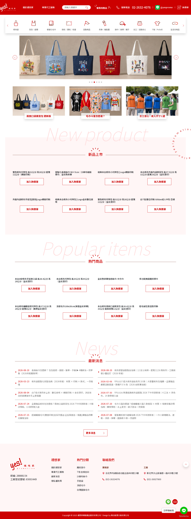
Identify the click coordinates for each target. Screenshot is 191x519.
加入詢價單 (32, 181)
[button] (7, 25)
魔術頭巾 (81, 467)
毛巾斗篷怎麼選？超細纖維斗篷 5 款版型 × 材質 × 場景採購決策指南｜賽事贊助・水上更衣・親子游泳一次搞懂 (138, 405)
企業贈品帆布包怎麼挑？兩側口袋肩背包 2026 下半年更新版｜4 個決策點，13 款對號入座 (55, 405)
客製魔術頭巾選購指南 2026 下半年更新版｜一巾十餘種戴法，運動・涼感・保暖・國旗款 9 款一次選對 (137, 416)
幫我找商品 (102, 7)
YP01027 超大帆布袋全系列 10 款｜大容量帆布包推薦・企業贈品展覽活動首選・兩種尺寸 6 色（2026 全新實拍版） (138, 383)
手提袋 (80, 480)
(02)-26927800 (154, 479)
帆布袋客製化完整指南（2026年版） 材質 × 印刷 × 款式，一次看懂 (55, 383)
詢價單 (185, 7)
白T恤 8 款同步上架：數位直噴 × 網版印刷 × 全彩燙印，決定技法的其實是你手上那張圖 (54, 394)
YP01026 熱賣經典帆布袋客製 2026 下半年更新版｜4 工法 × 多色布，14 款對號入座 (138, 394)
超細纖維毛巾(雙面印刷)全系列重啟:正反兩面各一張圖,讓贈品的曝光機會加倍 (55, 416)
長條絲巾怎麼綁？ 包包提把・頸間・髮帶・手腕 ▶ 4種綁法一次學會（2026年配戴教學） (55, 372)
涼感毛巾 (81, 485)
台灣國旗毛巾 (83, 489)
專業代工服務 (48, 7)
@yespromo (166, 7)
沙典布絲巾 (82, 476)
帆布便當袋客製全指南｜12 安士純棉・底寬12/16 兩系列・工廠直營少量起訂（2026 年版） (138, 372)
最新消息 (55, 476)
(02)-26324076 (112, 479)
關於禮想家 (28, 7)
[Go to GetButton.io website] (184, 516)
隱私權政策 (56, 480)
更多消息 (91, 433)
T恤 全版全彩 (83, 471)
